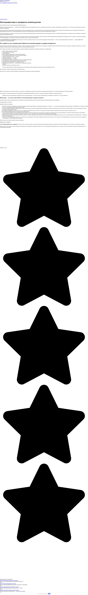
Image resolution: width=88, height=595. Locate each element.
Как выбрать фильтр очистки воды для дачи (9, 580)
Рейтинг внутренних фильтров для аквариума (9, 590)
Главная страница (3, 19)
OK (49, 593)
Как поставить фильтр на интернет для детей (9, 586)
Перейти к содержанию (5, 0)
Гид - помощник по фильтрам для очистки (8, 2)
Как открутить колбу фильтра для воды (8, 583)
